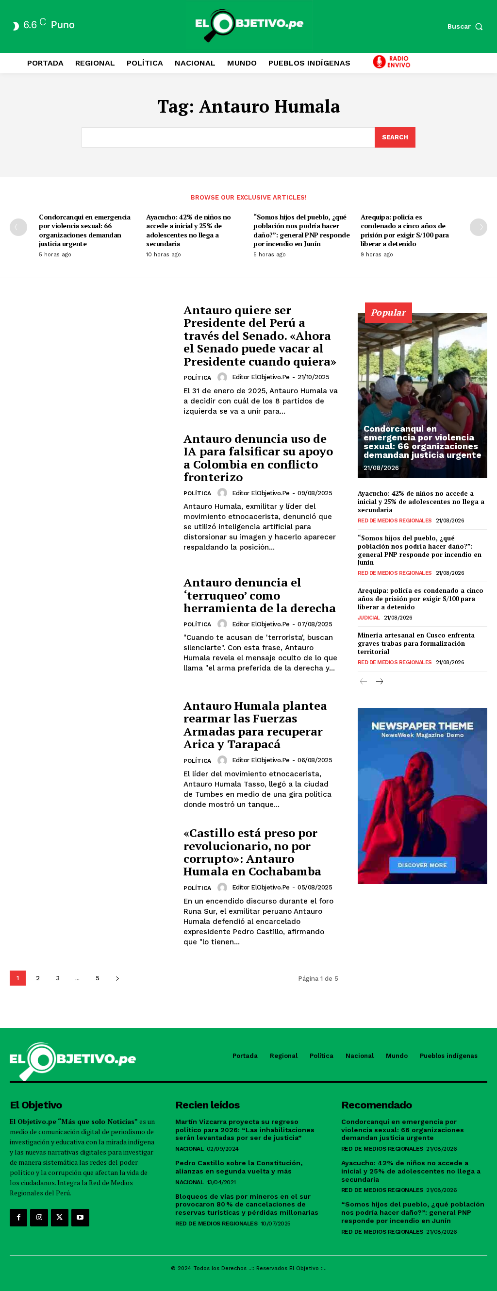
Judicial (369, 618)
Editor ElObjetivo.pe (261, 377)
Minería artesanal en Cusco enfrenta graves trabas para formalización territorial (416, 643)
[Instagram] (39, 1217)
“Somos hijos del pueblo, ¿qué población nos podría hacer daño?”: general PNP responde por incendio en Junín (301, 230)
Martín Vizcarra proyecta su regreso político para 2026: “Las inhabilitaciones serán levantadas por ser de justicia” (245, 1130)
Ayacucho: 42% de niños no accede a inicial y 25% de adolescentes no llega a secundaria (188, 230)
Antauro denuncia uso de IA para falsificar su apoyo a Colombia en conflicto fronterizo (258, 458)
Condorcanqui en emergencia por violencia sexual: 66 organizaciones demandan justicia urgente (84, 230)
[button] (467, 26)
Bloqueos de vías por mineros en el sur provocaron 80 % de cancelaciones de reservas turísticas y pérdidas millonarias (246, 1204)
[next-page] (478, 227)
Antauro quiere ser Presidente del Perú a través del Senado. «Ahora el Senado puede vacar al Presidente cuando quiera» (259, 335)
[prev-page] (18, 227)
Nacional (189, 1148)
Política (197, 377)
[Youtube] (80, 1217)
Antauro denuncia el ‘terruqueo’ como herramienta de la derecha (259, 595)
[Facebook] (18, 1217)
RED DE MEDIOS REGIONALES (395, 521)
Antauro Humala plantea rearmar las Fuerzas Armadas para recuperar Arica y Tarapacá (255, 725)
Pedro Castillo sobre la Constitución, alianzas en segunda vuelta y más (238, 1167)
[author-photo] (223, 377)
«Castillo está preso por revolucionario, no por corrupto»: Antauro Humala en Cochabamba (252, 852)
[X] (59, 1217)
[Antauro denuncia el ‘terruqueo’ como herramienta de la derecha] (92, 624)
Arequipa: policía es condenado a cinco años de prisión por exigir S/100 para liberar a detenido (405, 230)
